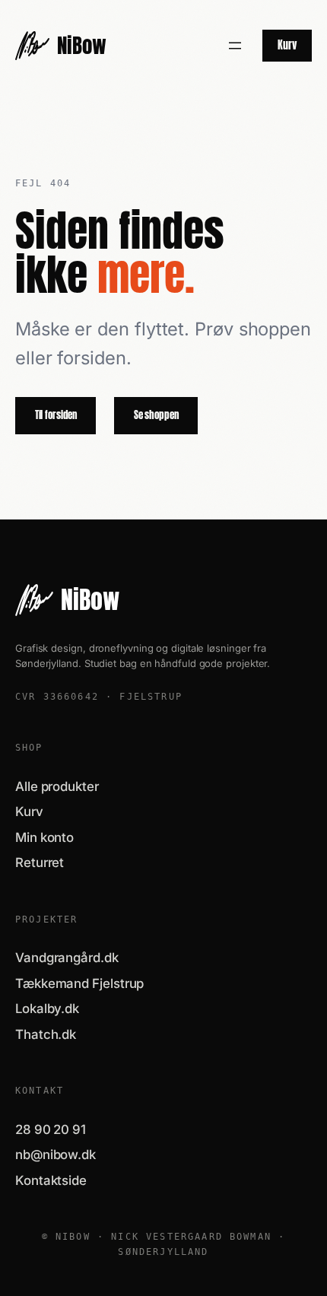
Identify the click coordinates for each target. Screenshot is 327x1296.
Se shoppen (156, 415)
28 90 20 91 (50, 1129)
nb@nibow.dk (55, 1154)
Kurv (287, 44)
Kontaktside (51, 1180)
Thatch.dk (45, 1034)
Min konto (44, 837)
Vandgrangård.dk (67, 957)
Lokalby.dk (47, 1008)
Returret (39, 862)
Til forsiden (56, 415)
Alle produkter (57, 786)
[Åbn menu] (235, 46)
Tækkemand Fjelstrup (79, 983)
